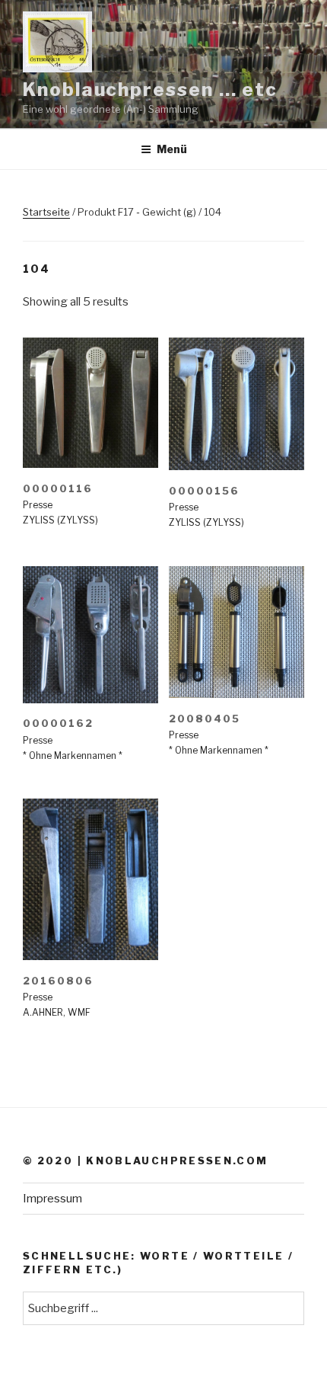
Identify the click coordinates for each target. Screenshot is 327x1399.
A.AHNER (43, 1012)
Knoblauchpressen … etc (150, 89)
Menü (172, 148)
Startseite (46, 212)
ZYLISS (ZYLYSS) (60, 520)
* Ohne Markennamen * (72, 755)
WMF (79, 1012)
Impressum (52, 1198)
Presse (37, 505)
